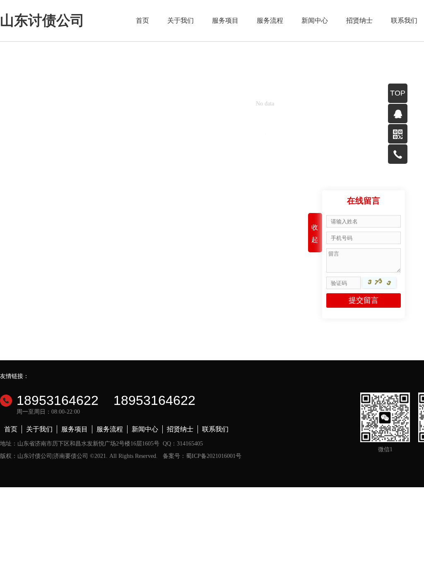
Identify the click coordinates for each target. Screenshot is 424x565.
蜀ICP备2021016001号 (213, 456)
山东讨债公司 (42, 20)
